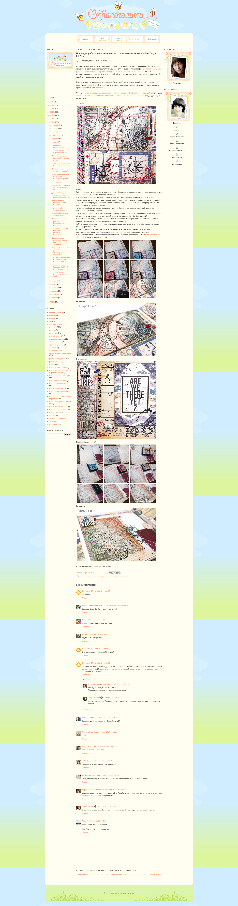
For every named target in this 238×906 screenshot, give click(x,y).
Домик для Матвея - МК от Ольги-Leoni (61, 164)
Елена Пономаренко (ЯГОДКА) (95, 605)
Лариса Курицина (90, 732)
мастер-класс (103, 576)
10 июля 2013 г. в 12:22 (106, 746)
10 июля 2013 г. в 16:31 (103, 761)
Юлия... (85, 634)
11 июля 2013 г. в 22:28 (114, 790)
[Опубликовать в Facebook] (117, 572)
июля (54, 142)
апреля (55, 288)
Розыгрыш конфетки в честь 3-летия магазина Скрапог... (60, 176)
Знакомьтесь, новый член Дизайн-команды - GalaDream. (59, 231)
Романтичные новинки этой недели (60, 214)
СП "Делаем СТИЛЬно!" (60, 375)
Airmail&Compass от (106, 96)
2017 (52, 109)
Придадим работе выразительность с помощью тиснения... (60, 241)
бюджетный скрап (56, 312)
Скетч (51, 365)
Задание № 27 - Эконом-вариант (59, 209)
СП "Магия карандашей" (60, 391)
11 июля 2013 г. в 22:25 (120, 684)
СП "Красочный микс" (58, 389)
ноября (55, 128)
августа (55, 139)
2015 (52, 115)
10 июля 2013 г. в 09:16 (100, 649)
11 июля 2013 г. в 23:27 (112, 698)
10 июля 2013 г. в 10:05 (105, 718)
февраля (56, 294)
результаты (53, 362)
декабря (55, 125)
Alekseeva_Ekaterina (91, 775)
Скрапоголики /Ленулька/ (99, 684)
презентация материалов (118, 576)
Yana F (85, 821)
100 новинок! (56, 182)
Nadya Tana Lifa (89, 746)
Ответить (85, 598)
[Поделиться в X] (114, 572)
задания (52, 327)
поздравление (55, 351)
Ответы (88, 680)
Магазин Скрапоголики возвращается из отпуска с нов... (60, 259)
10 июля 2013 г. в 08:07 (100, 591)
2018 (52, 105)
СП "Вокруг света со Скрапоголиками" (60, 371)
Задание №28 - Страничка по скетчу (60, 151)
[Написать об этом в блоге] (112, 572)
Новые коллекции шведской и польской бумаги (61, 158)
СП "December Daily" (57, 409)
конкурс (52, 330)
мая (54, 284)
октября (55, 132)
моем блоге (93, 85)
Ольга (85, 620)
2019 (52, 102)
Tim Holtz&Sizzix (122, 96)
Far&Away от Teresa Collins (140, 93)
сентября (56, 135)
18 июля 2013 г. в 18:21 (98, 821)
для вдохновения (90, 576)
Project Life (53, 424)
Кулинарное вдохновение (57, 146)
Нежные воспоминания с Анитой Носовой (60, 170)
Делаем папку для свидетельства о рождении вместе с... (60, 195)
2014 (52, 119)
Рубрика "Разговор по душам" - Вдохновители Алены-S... (60, 251)
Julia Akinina (87, 761)
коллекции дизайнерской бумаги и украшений (109, 93)
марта (54, 291)
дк (50, 321)
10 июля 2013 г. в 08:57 (98, 634)
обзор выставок (55, 342)
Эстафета (53, 421)
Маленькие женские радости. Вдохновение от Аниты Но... (59, 222)
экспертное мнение (57, 418)
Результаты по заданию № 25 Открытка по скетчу (61, 187)
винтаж (52, 318)
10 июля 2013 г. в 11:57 (107, 732)
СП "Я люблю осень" (57, 407)
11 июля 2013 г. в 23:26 (106, 806)
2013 (52, 122)
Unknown (86, 591)
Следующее (82, 875)
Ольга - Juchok (88, 718)
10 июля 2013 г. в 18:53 (110, 775)
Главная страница (118, 875)
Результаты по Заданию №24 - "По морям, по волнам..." (60, 267)
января (55, 298)
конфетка (53, 333)
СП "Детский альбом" (58, 381)
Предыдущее (155, 875)
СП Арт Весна (55, 412)
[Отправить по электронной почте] (110, 572)
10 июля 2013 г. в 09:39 (100, 663)
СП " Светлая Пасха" (57, 368)
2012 (52, 302)
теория (52, 415)
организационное (56, 345)
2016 (52, 112)
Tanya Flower (94, 698)
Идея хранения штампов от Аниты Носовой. (59, 202)
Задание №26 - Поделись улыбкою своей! (60, 274)
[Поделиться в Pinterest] (119, 572)
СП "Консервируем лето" (60, 383)
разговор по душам (57, 359)
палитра (52, 348)
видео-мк (53, 315)
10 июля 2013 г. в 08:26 (118, 605)
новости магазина (56, 339)
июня (54, 281)
